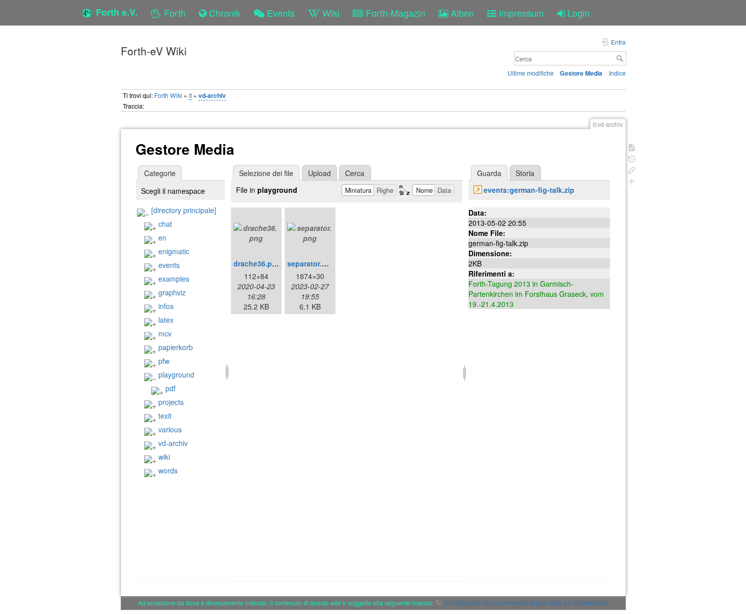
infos (166, 306)
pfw (163, 361)
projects (171, 402)
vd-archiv (212, 95)
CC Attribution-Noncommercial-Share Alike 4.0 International (526, 602)
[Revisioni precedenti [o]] (631, 158)
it (190, 95)
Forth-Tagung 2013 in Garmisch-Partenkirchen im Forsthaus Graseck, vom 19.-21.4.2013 (536, 294)
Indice (617, 73)
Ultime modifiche (530, 73)
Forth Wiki (168, 95)
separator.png (311, 263)
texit (165, 416)
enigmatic (173, 251)
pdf (170, 388)
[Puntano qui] (631, 169)
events (169, 265)
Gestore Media (581, 73)
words (168, 470)
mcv (165, 333)
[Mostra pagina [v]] (631, 146)
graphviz (172, 292)
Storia (525, 173)
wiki (164, 457)
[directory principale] (183, 210)
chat (165, 224)
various (170, 429)
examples (173, 279)
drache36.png (257, 263)
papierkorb (175, 347)
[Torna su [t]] (631, 181)
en (162, 237)
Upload (319, 173)
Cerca (621, 58)
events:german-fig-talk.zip (529, 190)
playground (176, 374)
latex (166, 320)
